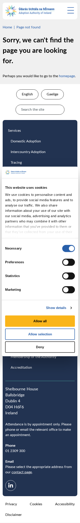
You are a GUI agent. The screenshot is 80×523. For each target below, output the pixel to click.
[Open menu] (71, 10)
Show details (56, 308)
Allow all (40, 321)
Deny (40, 347)
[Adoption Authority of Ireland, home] (29, 11)
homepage (67, 76)
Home (7, 27)
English (27, 94)
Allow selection (40, 334)
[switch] (68, 262)
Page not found (28, 27)
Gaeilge (52, 94)
